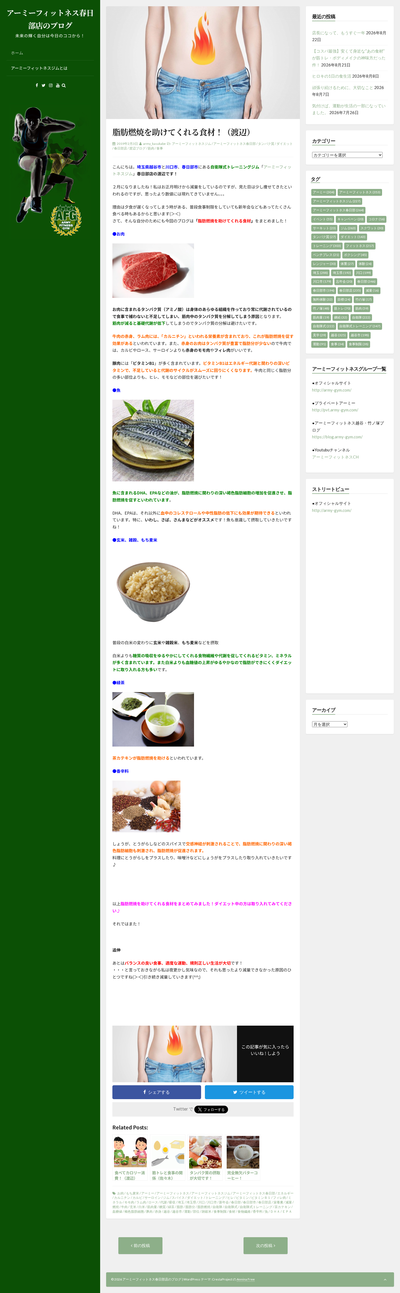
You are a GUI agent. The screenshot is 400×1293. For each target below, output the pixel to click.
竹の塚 (363, 299)
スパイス (178, 1198)
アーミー (147, 1193)
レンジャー (324, 264)
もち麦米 (132, 1193)
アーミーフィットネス (172, 1193)
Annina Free (246, 1279)
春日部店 (120, 148)
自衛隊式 (231, 1207)
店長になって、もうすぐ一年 (338, 32)
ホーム (17, 53)
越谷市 (177, 1211)
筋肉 (151, 148)
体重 (347, 264)
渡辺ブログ (137, 148)
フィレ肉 (279, 1198)
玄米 (133, 1207)
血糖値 (117, 1211)
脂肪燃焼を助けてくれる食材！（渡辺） (183, 132)
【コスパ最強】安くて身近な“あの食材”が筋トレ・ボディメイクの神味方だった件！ (349, 57)
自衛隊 (217, 1207)
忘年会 (344, 281)
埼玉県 (191, 1202)
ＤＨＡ (275, 1211)
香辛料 (258, 1211)
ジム (166, 1198)
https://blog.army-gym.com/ (337, 436)
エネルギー (285, 1193)
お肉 (120, 1193)
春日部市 (249, 1202)
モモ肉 (129, 1202)
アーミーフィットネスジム (191, 144)
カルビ (137, 1198)
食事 (159, 148)
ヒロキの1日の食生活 (331, 76)
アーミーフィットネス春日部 (234, 144)
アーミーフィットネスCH (335, 456)
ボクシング (355, 255)
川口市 (212, 1202)
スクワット (372, 228)
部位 (196, 1211)
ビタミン (242, 1198)
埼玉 (181, 1202)
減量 (288, 1202)
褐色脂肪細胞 (134, 1211)
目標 (343, 299)
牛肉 (124, 1207)
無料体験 (323, 299)
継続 (340, 317)
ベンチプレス (326, 255)
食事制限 (220, 1211)
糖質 (162, 1207)
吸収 (172, 1202)
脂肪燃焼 (203, 1207)
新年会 (224, 1202)
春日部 (236, 1202)
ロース (153, 1202)
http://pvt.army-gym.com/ (335, 409)
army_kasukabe (154, 144)
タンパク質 (266, 144)
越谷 (167, 1211)
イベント (323, 219)
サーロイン (152, 1198)
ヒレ (230, 1198)
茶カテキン (283, 1207)
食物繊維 (244, 1211)
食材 (232, 1211)
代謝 (163, 1202)
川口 (201, 1202)
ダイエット (284, 144)
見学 (319, 335)
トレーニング (215, 1198)
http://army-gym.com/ (332, 389)
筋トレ (342, 308)
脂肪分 (190, 1207)
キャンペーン (350, 219)
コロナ (376, 219)
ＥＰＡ (287, 1211)
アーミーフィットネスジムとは (39, 68)
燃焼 (115, 1207)
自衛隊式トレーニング (256, 1207)
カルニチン (122, 1198)
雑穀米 (206, 1211)
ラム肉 (141, 1202)
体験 (365, 264)
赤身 (158, 1211)
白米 (142, 1207)
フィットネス (360, 246)
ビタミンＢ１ (261, 1198)
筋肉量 (152, 1207)
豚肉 (149, 1211)
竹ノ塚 (321, 308)
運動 (187, 1211)
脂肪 (180, 1207)
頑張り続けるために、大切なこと (342, 87)
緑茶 (171, 1207)
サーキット (324, 228)
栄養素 (278, 1202)
